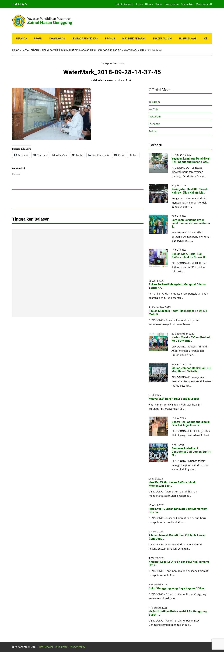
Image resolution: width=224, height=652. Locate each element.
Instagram (155, 116)
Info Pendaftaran (134, 38)
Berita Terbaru (30, 50)
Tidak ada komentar (102, 80)
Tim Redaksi (46, 646)
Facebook (154, 124)
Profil (38, 38)
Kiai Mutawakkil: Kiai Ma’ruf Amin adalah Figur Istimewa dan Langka (81, 50)
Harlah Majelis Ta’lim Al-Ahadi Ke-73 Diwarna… (191, 339)
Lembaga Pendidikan (85, 38)
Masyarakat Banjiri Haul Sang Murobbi (174, 398)
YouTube (154, 109)
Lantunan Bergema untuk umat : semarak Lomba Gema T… (191, 223)
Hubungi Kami (188, 38)
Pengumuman (171, 3)
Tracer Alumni (162, 38)
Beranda (21, 38)
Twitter (153, 131)
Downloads (57, 38)
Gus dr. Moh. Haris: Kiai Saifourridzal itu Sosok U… (189, 255)
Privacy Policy (77, 646)
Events (139, 3)
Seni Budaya (187, 3)
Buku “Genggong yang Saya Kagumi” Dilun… (177, 588)
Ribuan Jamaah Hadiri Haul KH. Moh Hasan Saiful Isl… (191, 369)
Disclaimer (61, 646)
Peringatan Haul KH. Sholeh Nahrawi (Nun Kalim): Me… (190, 191)
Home (15, 50)
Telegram (154, 101)
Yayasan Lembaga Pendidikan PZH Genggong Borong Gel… (191, 160)
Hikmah (149, 3)
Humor (158, 3)
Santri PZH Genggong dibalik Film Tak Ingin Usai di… (191, 423)
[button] (51, 114)
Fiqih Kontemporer (124, 3)
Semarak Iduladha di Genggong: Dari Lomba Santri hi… (191, 452)
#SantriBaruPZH (204, 3)
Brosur (110, 38)
